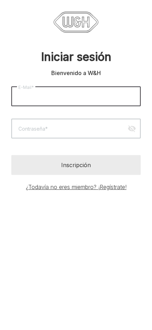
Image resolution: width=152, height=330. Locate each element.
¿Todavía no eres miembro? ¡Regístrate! (76, 186)
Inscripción (76, 165)
